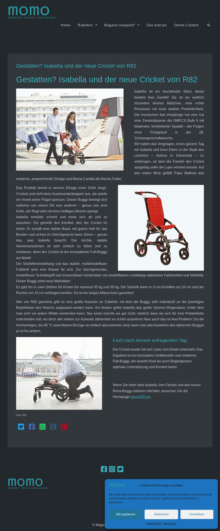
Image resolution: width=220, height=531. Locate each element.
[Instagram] (112, 470)
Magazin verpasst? (119, 25)
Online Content (186, 25)
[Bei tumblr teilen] (53, 427)
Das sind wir (157, 25)
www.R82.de (140, 397)
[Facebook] (104, 470)
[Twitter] (120, 470)
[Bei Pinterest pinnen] (64, 427)
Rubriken (85, 25)
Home (65, 25)
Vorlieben (196, 514)
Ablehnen (161, 514)
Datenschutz (154, 523)
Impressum (169, 523)
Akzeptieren (125, 514)
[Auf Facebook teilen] (32, 427)
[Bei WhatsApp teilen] (42, 427)
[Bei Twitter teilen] (21, 427)
